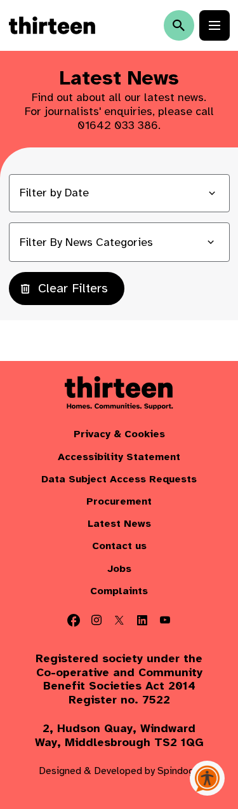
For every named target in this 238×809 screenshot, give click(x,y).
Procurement (119, 502)
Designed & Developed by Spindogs (119, 771)
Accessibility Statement (119, 457)
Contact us (119, 546)
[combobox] (119, 242)
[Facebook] (73, 620)
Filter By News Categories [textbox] (86, 242)
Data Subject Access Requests (119, 479)
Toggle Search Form (179, 25)
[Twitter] (119, 620)
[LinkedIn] (142, 620)
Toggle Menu (214, 25)
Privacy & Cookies (119, 434)
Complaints (119, 591)
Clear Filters (73, 288)
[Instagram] (96, 620)
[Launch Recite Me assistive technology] (207, 778)
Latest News (119, 524)
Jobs (119, 569)
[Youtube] (165, 620)
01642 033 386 (117, 125)
